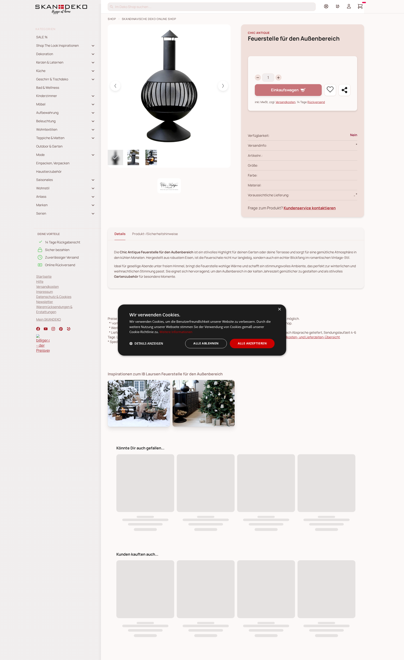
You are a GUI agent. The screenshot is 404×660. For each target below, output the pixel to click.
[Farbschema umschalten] (337, 6)
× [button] (279, 309)
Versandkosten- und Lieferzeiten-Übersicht (307, 337)
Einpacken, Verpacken (52, 163)
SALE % (42, 37)
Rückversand (316, 102)
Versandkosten (47, 286)
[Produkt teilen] (344, 90)
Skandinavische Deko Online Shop (149, 19)
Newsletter (44, 301)
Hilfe (39, 281)
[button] (68, 329)
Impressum (44, 291)
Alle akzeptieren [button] (252, 343)
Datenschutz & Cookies (53, 296)
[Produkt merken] (330, 90)
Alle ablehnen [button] (205, 343)
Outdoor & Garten (49, 146)
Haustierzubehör (49, 171)
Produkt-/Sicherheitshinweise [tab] (155, 233)
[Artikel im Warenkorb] (360, 6)
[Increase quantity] (278, 77)
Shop (112, 19)
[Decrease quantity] (258, 77)
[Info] (326, 6)
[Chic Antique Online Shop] (169, 185)
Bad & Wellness (47, 87)
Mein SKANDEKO (48, 319)
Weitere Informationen (175, 332)
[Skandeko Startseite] (61, 9)
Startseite (44, 276)
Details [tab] (119, 233)
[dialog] (202, 330)
